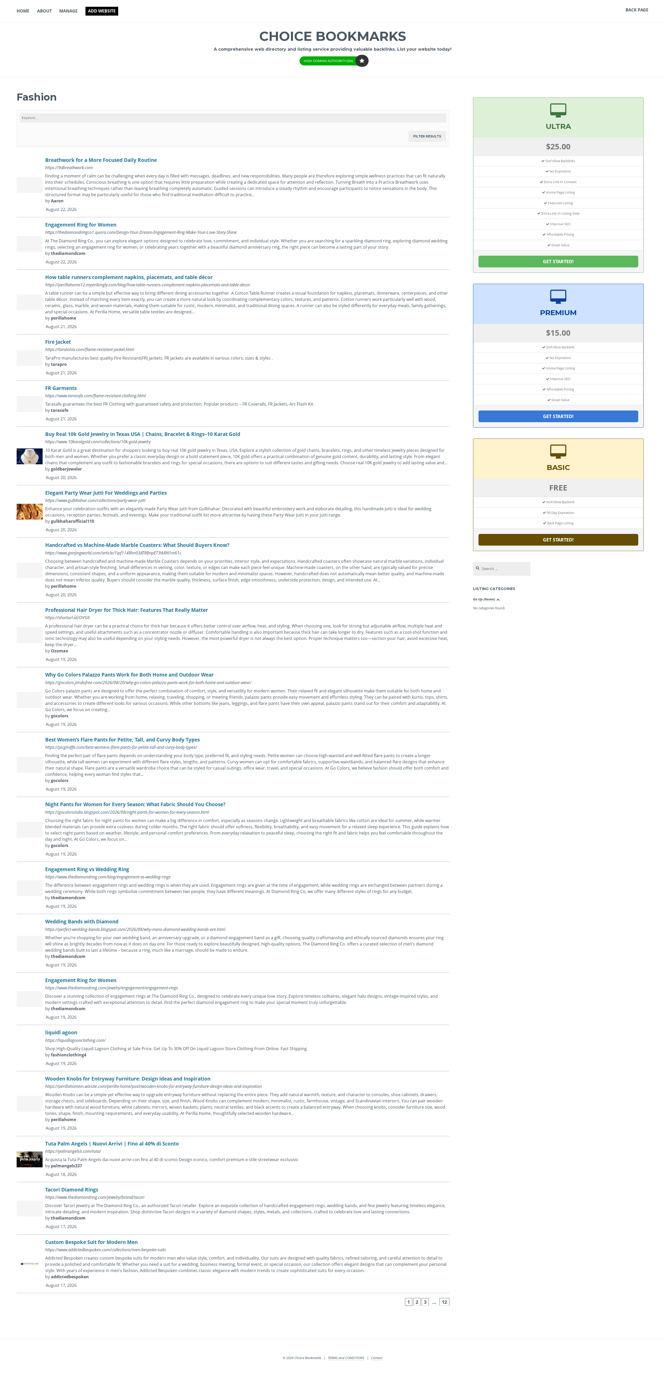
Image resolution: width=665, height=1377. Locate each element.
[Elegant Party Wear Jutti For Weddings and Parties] (233, 512)
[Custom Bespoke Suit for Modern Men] (233, 1264)
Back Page (637, 10)
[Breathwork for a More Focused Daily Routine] (233, 185)
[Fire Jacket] (233, 358)
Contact (376, 1357)
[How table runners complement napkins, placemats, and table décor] (233, 302)
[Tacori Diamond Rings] (233, 1208)
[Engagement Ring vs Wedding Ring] (233, 888)
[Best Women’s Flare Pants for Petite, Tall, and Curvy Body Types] (233, 764)
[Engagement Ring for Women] (233, 243)
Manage (68, 11)
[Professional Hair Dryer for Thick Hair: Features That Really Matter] (233, 635)
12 (444, 1302)
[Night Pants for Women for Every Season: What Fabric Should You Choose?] (233, 829)
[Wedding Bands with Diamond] (233, 943)
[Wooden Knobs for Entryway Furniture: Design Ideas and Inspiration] (233, 1103)
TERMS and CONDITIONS (346, 1357)
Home (23, 11)
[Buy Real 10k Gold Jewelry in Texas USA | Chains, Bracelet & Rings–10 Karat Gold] (233, 456)
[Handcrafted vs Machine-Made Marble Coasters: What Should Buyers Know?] (233, 570)
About (44, 11)
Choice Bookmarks (332, 36)
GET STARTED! (558, 261)
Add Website (102, 11)
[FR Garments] (233, 404)
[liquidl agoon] (233, 1048)
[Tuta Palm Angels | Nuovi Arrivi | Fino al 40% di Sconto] (233, 1159)
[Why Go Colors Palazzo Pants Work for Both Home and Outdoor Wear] (233, 699)
